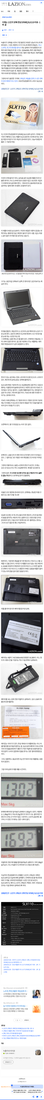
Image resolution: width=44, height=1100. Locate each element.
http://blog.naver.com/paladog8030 (13, 988)
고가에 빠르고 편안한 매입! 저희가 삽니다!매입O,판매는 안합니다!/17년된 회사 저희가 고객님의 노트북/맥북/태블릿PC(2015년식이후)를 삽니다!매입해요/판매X (15, 995)
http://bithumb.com (9, 1003)
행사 (27, 11)
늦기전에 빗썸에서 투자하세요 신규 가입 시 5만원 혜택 (15, 1006)
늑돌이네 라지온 (9, 1051)
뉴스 (2, 11)
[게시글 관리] (19, 1020)
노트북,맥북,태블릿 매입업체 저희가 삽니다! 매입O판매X (15, 991)
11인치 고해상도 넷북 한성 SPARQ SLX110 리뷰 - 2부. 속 (18, 1028)
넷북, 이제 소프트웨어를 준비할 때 (12, 1033)
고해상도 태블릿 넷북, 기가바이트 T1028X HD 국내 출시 (18, 1031)
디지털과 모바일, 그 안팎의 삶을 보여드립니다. (16, 1058)
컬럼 (21, 11)
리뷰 (9, 11)
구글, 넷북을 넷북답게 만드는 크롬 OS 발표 (14, 1038)
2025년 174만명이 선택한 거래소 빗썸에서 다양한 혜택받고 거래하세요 (15, 1010)
